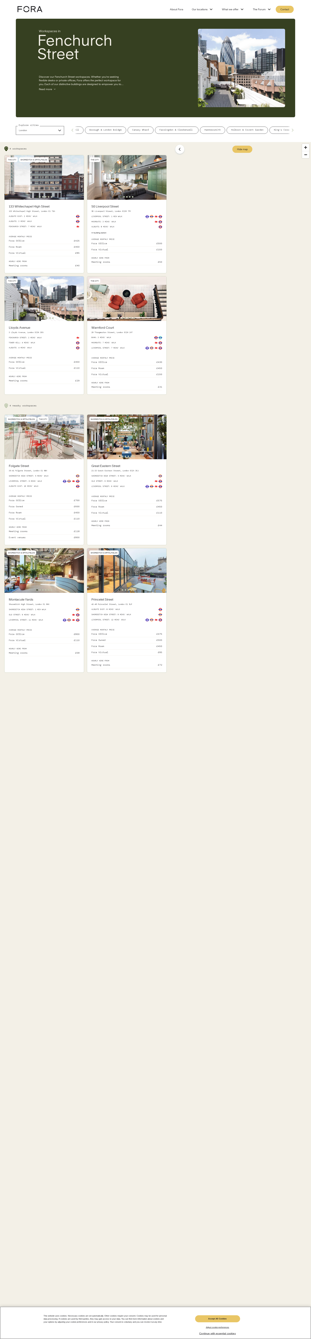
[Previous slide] (73, 130)
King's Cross (282, 130)
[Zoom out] (305, 154)
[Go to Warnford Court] (126, 357)
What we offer (230, 9)
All (77, 130)
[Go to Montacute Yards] (44, 626)
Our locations (200, 9)
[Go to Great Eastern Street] (126, 496)
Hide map (242, 149)
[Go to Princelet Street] (126, 632)
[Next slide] (291, 130)
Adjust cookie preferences (217, 1327)
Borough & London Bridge (105, 130)
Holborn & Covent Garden (247, 130)
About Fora (176, 9)
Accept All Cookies (217, 1319)
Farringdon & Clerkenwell (176, 130)
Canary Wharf (140, 130)
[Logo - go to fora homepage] (29, 9)
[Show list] (179, 149)
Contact (284, 9)
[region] (155, 1323)
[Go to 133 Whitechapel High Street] (44, 236)
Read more (45, 89)
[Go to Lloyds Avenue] (44, 354)
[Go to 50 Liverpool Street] (126, 235)
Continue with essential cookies (217, 1333)
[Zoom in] (305, 147)
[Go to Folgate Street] (44, 502)
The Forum (259, 9)
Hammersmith (212, 130)
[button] (37, 197)
